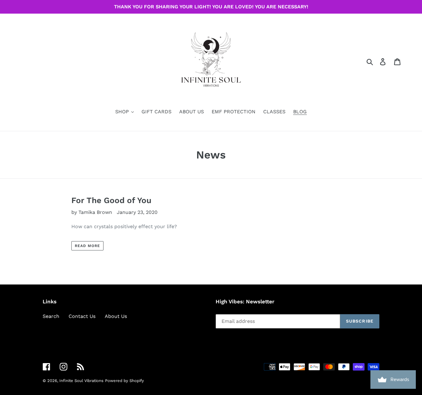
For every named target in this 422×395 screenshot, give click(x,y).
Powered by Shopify (124, 380)
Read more (87, 246)
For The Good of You (111, 200)
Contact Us (82, 316)
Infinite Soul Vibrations (81, 380)
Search (51, 316)
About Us (116, 316)
